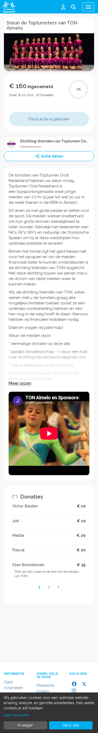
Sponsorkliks (61, 365)
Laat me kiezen (16, 715)
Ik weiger (25, 725)
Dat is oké (70, 725)
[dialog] (49, 712)
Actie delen (52, 156)
